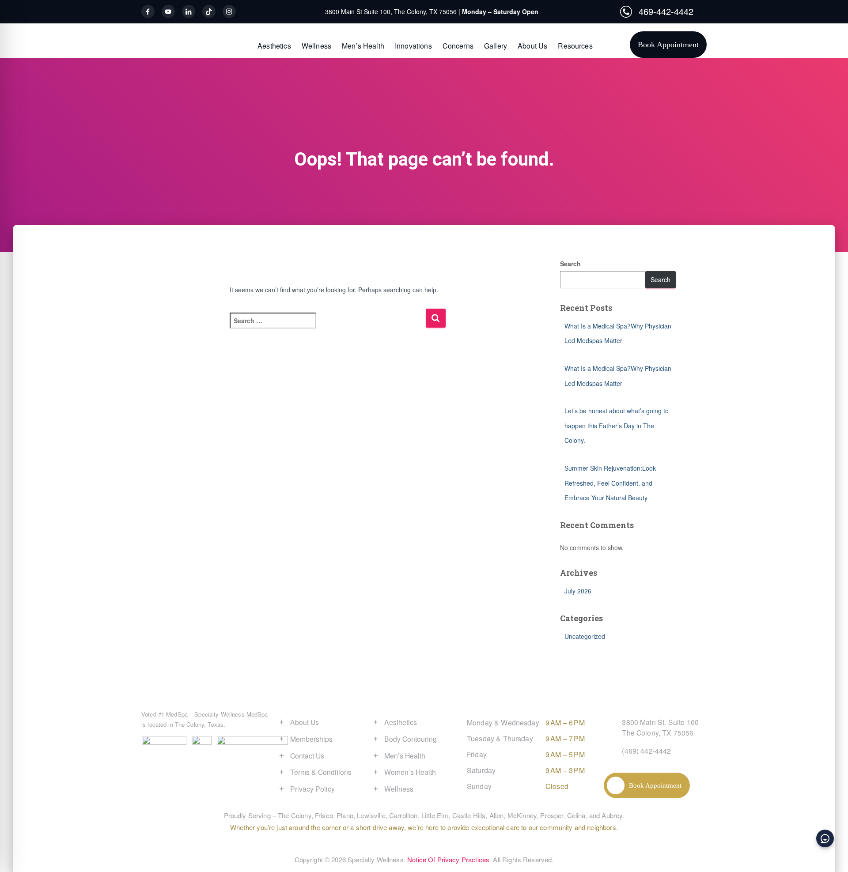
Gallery (495, 46)
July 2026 (577, 590)
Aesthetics (274, 46)
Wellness (316, 46)
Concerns (458, 46)
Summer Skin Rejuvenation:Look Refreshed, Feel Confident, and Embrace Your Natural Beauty (610, 483)
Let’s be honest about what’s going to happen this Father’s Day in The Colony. (616, 425)
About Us (532, 46)
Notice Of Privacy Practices (448, 859)
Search (570, 263)
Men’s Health (363, 46)
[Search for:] (327, 326)
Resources (575, 46)
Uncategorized (584, 636)
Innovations (413, 46)
